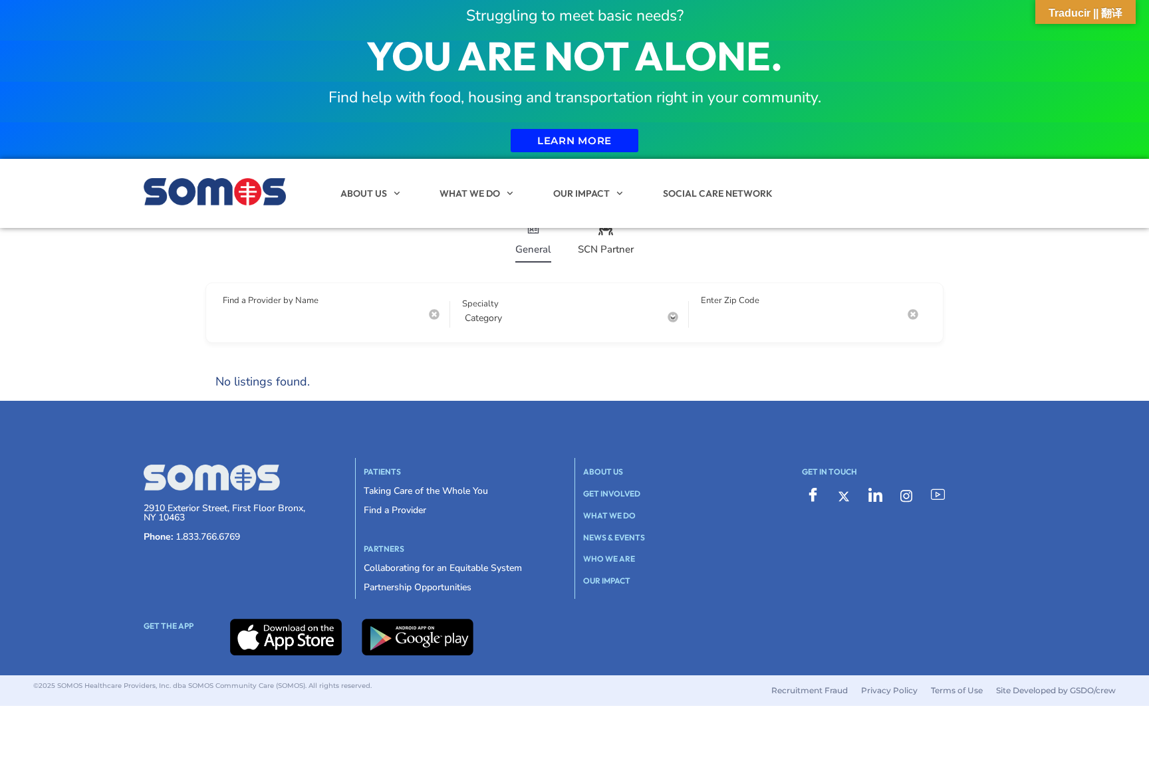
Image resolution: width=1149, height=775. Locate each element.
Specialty (480, 304)
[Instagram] (906, 495)
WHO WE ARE (609, 559)
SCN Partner (606, 249)
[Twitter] (843, 495)
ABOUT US (363, 193)
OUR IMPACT (581, 193)
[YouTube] (937, 496)
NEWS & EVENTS (614, 537)
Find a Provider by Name (271, 300)
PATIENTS (382, 472)
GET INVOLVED (611, 493)
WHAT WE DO (470, 193)
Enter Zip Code (730, 300)
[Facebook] (812, 496)
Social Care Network (718, 193)
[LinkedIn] (875, 496)
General (533, 249)
